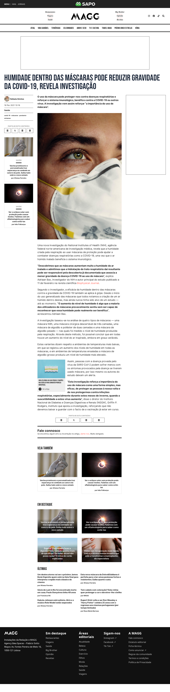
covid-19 (7, 115)
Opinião (120, 16)
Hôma (137, 28)
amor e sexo (81, 28)
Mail (14, 4)
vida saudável (43, 28)
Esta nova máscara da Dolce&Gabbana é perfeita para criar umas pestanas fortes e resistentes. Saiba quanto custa (101, 577)
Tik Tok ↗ (108, 646)
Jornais (21, 4)
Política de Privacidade (140, 662)
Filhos (82, 657)
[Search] (163, 16)
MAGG (86, 596)
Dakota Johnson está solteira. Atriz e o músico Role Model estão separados (55, 601)
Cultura (82, 649)
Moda (82, 661)
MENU (6, 4)
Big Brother (119, 12)
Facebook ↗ (110, 642)
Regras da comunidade (140, 654)
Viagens (50, 16)
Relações (83, 666)
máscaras (14, 115)
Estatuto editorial (137, 642)
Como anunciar (137, 650)
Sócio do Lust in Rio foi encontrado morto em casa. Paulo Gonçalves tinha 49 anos (56, 591)
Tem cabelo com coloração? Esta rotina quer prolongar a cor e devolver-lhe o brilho (101, 591)
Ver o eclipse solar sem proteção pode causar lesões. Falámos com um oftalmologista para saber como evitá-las (18, 216)
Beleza (82, 645)
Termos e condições (139, 658)
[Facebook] (153, 16)
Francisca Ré (45, 596)
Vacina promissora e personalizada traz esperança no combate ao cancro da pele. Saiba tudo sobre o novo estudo (18, 170)
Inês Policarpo (20, 224)
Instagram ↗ (110, 638)
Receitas (120, 20)
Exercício (83, 653)
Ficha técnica (135, 646)
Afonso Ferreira (20, 178)
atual (33, 28)
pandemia (22, 115)
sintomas (7, 118)
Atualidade (84, 641)
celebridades (68, 28)
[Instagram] (149, 16)
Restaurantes (50, 12)
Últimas (42, 569)
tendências (55, 28)
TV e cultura (94, 28)
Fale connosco (136, 638)
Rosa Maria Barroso (91, 611)
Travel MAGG (107, 28)
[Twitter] (158, 16)
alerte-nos (84, 434)
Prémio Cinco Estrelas (123, 28)
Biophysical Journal (88, 283)
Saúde (50, 20)
